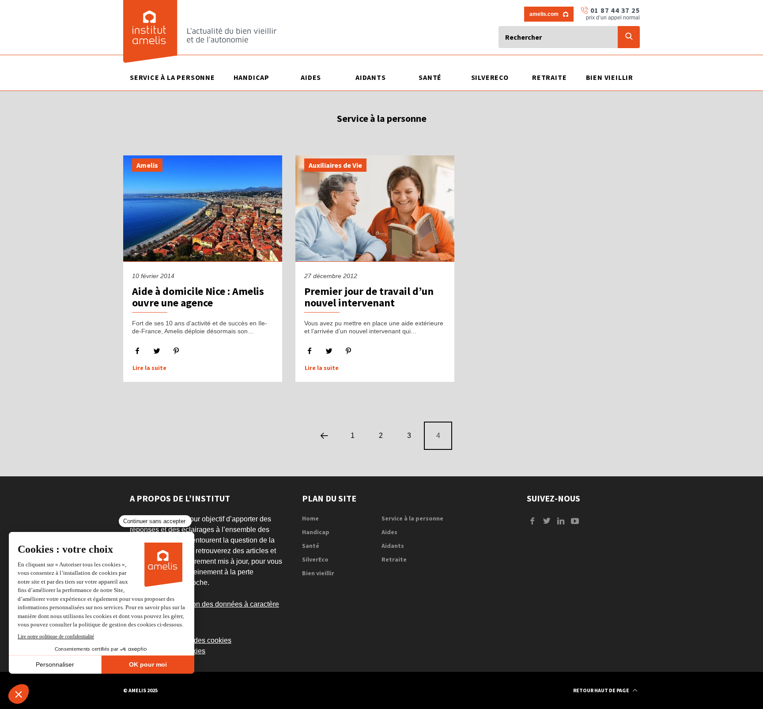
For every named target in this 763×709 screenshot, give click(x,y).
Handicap (315, 532)
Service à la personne (412, 518)
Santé (310, 546)
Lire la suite (149, 368)
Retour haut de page (601, 690)
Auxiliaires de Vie (335, 165)
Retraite (394, 559)
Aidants (393, 546)
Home (310, 518)
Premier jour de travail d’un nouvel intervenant (369, 296)
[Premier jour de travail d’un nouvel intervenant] (374, 208)
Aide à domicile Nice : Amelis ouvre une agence (198, 296)
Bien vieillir (318, 573)
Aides (389, 532)
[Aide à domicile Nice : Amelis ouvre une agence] (202, 208)
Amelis (147, 165)
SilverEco (315, 559)
